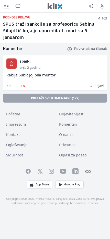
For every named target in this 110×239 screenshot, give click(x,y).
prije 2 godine (30, 67)
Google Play (72, 184)
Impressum (16, 124)
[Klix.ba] (55, 6)
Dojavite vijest (71, 114)
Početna (13, 114)
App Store (42, 184)
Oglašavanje (16, 144)
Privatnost (68, 144)
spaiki (25, 61)
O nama (66, 134)
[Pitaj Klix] (18, 6)
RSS (88, 171)
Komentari (68, 124)
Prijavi (99, 85)
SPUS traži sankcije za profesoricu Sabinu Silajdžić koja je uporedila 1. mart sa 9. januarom (48, 31)
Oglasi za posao (73, 155)
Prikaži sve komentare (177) (55, 98)
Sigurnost (14, 155)
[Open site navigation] (6, 6)
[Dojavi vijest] (91, 6)
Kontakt (13, 134)
